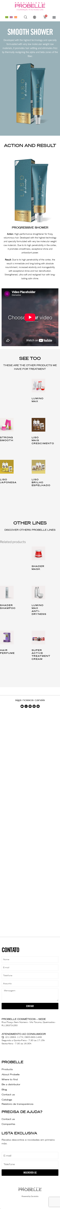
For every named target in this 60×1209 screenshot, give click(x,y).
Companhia (8, 1124)
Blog (4, 1089)
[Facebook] (30, 706)
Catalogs (7, 1099)
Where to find (10, 1079)
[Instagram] (26, 706)
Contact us (8, 1094)
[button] (54, 17)
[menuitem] (6, 17)
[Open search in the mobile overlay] (25, 17)
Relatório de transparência (17, 1104)
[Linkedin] (34, 706)
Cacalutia (34, 1196)
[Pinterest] (38, 706)
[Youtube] (22, 706)
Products (7, 1069)
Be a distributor (11, 1084)
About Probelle (11, 1074)
